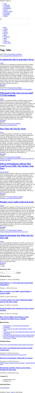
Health (5, 30)
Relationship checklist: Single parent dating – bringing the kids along (15, 369)
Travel (5, 40)
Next (3, 266)
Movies (5, 33)
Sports (5, 38)
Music (5, 35)
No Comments (17, 54)
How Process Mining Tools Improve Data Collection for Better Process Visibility (14, 318)
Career (2, 63)
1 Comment (17, 123)
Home (5, 3)
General (2, 172)
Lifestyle (5, 32)
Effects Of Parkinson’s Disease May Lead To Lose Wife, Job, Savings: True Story (17, 166)
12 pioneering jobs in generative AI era (17, 59)
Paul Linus (11, 54)
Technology (6, 36)
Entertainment (7, 8)
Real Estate (6, 14)
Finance (5, 10)
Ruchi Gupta (11, 196)
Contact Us (6, 41)
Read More (3, 84)
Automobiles (6, 6)
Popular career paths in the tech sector (17, 202)
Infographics (6, 13)
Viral (12, 392)
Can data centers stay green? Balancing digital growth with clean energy (16, 301)
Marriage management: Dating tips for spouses (16, 358)
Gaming (5, 29)
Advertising (6, 5)
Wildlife (5, 16)
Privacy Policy (7, 43)
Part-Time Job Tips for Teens (13, 129)
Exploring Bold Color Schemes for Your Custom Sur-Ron (18, 335)
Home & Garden (7, 11)
